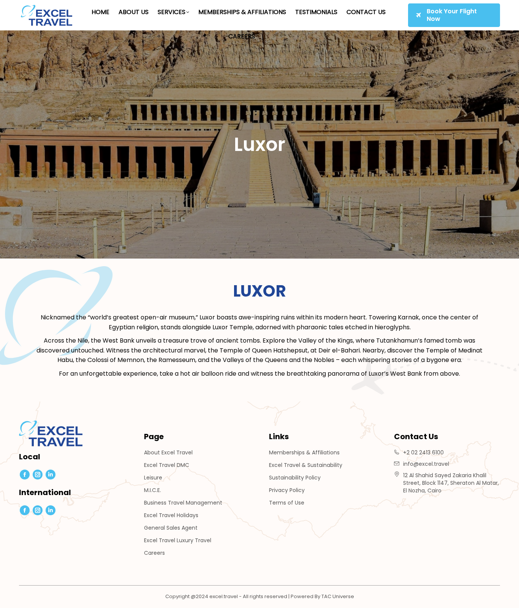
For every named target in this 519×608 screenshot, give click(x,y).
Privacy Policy (287, 490)
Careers (154, 553)
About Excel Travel (168, 452)
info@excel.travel (426, 464)
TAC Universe (337, 596)
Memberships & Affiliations (304, 452)
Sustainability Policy (295, 477)
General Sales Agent (171, 528)
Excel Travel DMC (166, 465)
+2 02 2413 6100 (423, 452)
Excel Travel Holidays (171, 515)
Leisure (153, 477)
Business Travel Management (183, 502)
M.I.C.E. (152, 490)
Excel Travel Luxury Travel (177, 540)
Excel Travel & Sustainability (305, 465)
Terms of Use (286, 502)
